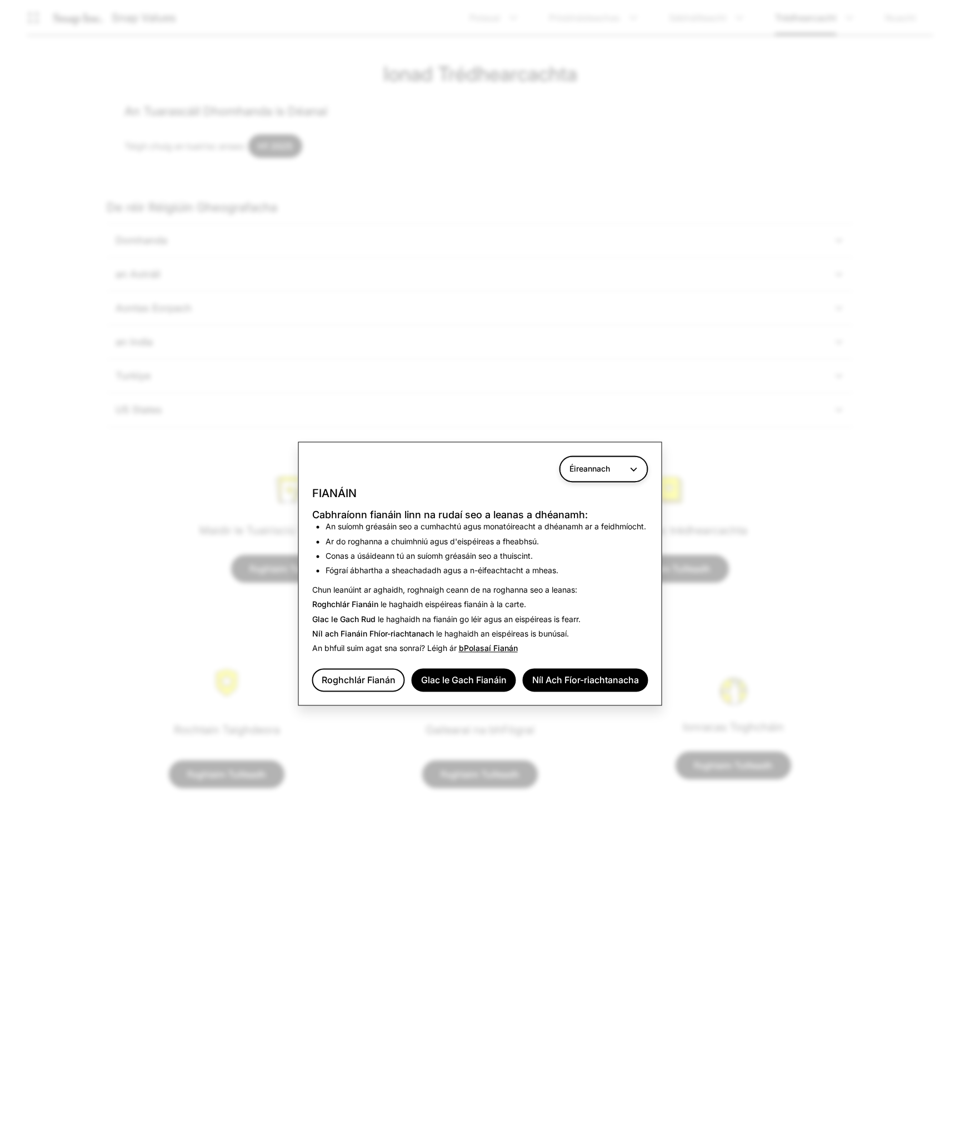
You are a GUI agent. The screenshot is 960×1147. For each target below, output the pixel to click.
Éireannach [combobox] (589, 468)
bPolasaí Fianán (488, 648)
